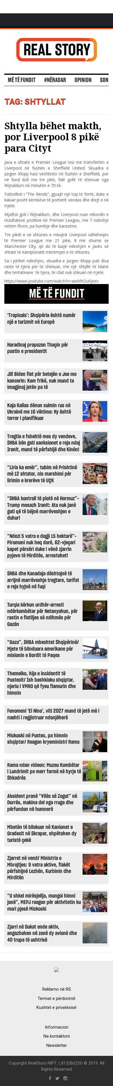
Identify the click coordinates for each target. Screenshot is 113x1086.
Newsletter (56, 1045)
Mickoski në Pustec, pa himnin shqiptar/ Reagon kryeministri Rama (43, 739)
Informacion (56, 1027)
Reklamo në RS (56, 989)
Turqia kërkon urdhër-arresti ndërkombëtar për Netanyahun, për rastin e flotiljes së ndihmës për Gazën (42, 614)
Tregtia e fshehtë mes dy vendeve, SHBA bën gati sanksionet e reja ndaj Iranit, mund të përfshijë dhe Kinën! (43, 443)
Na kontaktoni (56, 1036)
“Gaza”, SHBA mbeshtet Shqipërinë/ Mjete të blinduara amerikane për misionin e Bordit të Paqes (43, 649)
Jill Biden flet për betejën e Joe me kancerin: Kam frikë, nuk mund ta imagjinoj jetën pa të (41, 381)
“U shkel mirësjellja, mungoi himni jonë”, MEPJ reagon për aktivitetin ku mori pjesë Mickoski (44, 902)
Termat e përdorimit (56, 998)
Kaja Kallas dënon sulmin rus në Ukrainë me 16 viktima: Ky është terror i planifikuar (39, 412)
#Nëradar (55, 80)
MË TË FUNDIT (56, 294)
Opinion (83, 80)
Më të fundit (22, 80)
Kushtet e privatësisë (56, 1007)
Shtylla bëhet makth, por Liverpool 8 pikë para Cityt (52, 136)
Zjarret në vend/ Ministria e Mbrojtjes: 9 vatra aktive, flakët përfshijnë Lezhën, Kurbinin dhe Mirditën (39, 868)
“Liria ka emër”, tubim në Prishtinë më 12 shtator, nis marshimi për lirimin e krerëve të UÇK (42, 474)
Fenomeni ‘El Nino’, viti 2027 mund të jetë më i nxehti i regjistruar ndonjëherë (53, 714)
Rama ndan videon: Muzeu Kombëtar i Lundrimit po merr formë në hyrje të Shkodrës (44, 772)
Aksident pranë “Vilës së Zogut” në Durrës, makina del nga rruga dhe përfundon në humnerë (42, 803)
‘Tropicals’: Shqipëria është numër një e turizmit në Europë (41, 319)
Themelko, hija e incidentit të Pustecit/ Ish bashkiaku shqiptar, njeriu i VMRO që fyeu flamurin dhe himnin (41, 683)
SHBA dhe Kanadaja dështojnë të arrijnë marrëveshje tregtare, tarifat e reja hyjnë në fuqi (43, 580)
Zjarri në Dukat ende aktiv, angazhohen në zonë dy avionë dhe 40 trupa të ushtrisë (42, 933)
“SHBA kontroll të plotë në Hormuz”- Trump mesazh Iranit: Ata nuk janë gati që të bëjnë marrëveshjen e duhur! (43, 508)
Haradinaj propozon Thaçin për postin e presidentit (37, 348)
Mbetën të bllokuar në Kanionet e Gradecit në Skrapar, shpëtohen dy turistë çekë (41, 834)
